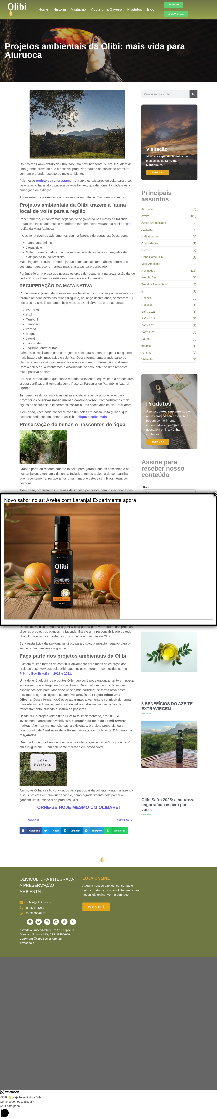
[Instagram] (47, 922)
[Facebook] (30, 922)
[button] (31, 830)
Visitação (78, 9)
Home (43, 9)
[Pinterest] (56, 922)
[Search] (193, 94)
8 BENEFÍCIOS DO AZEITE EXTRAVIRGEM (167, 706)
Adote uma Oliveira (106, 9)
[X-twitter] (73, 922)
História (59, 9)
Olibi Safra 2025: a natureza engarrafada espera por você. (167, 804)
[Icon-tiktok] (64, 922)
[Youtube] (38, 922)
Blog (150, 9)
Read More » (146, 713)
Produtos (134, 9)
